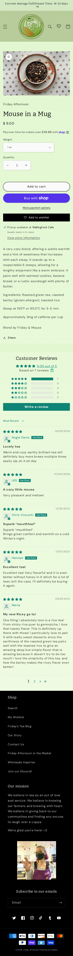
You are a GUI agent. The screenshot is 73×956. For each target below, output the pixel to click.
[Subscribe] (60, 902)
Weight (7, 139)
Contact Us (16, 744)
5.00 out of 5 (47, 366)
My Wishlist (16, 717)
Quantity (8, 157)
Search (13, 708)
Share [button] (12, 338)
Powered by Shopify (48, 950)
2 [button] (35, 681)
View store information (23, 238)
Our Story (15, 735)
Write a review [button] (36, 407)
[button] (5, 26)
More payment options (36, 207)
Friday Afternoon (31, 950)
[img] (12, 432)
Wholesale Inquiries (21, 762)
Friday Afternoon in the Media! (29, 753)
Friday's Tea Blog (20, 726)
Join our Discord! (20, 771)
